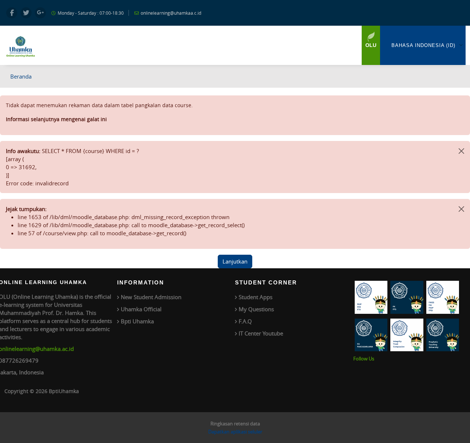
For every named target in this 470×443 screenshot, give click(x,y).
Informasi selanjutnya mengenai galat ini (56, 119)
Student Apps (255, 297)
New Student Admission (151, 297)
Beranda (21, 76)
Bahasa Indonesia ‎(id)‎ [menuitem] (423, 45)
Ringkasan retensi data (235, 423)
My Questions (256, 309)
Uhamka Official (141, 309)
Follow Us (363, 358)
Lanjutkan (235, 261)
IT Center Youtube (261, 333)
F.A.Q (245, 321)
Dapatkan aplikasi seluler (235, 431)
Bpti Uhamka (137, 321)
